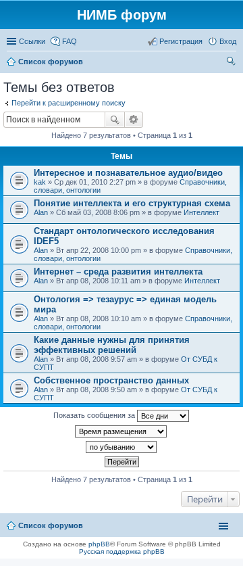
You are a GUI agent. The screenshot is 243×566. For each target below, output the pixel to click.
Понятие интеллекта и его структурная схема (132, 203)
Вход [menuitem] (227, 41)
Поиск (115, 120)
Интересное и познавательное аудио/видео (128, 173)
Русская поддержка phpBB (122, 551)
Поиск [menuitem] (232, 62)
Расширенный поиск (134, 120)
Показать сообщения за (95, 415)
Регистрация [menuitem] (180, 41)
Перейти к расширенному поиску (68, 103)
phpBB (99, 544)
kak (40, 182)
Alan (41, 212)
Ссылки (32, 41)
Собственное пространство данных (111, 380)
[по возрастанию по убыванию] (121, 447)
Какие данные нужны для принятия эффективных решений (112, 345)
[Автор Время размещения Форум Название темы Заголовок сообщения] (121, 431)
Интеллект (201, 212)
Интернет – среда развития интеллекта (118, 271)
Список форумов (50, 525)
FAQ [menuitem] (69, 41)
